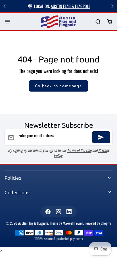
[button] (7, 22)
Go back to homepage (58, 85)
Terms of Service (79, 150)
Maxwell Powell (73, 223)
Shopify (106, 223)
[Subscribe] (101, 137)
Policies (13, 178)
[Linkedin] (69, 211)
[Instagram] (58, 211)
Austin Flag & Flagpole (70, 6)
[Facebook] (48, 211)
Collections (17, 192)
